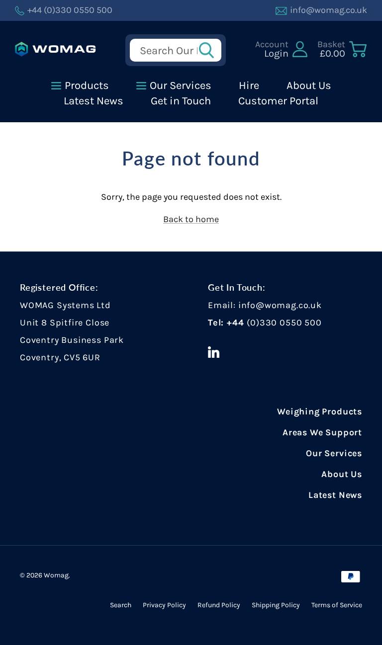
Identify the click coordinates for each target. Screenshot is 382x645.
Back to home (191, 219)
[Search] (209, 50)
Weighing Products (319, 411)
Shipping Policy (276, 605)
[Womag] (55, 49)
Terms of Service (336, 605)
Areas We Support (322, 432)
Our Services (334, 453)
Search (120, 605)
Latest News (335, 494)
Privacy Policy (164, 605)
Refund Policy (218, 605)
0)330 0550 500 (285, 322)
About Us (341, 474)
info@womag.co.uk (280, 305)
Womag (56, 575)
